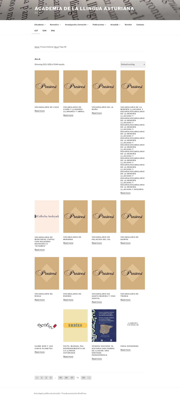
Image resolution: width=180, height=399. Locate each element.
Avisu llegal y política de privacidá (47, 393)
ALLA (56, 47)
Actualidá (114, 25)
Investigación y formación (75, 25)
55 (61, 378)
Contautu (140, 25)
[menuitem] (36, 31)
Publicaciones (98, 25)
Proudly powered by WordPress (74, 393)
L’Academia (39, 25)
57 (72, 378)
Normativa (54, 25)
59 (83, 378)
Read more (40, 111)
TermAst (128, 25)
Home (37, 47)
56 (66, 378)
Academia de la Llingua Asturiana (84, 8)
